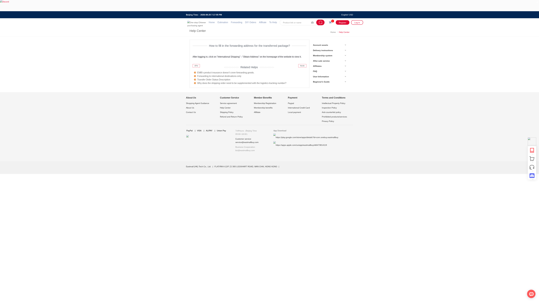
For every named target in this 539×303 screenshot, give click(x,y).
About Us (191, 98)
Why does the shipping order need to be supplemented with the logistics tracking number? (241, 83)
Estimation (223, 22)
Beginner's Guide (321, 82)
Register (342, 22)
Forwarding (236, 22)
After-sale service (321, 61)
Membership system (322, 55)
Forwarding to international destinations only (219, 76)
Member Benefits (263, 98)
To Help (273, 22)
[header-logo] (197, 22)
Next (302, 66)
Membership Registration (265, 103)
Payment (292, 98)
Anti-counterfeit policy (331, 112)
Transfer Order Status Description (213, 79)
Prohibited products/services (334, 117)
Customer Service (229, 98)
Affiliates (317, 66)
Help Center (225, 108)
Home (212, 22)
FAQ (315, 71)
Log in (357, 22)
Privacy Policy (328, 121)
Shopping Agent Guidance (197, 103)
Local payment (294, 112)
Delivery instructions (323, 50)
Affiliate (262, 22)
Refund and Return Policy (231, 117)
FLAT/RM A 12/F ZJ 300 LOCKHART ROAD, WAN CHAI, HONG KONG (246, 166)
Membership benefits (263, 108)
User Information (321, 76)
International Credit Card (299, 108)
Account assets (320, 45)
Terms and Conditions (333, 98)
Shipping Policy (226, 112)
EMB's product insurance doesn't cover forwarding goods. (225, 72)
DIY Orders (250, 22)
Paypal (291, 103)
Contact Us (191, 112)
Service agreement (228, 103)
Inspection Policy (329, 108)
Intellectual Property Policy (333, 103)
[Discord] (269, 5)
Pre (196, 66)
